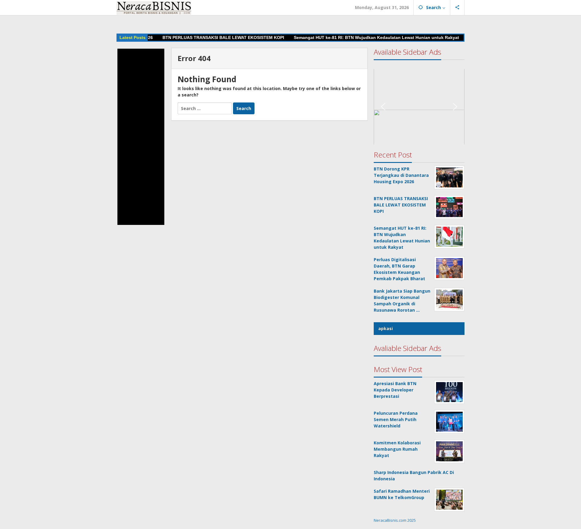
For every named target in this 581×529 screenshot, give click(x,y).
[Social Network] (457, 7)
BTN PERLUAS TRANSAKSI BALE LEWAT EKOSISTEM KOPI (208, 37)
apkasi (385, 328)
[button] (140, 137)
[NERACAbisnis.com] (154, 7)
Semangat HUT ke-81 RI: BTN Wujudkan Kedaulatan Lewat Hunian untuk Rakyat (361, 37)
